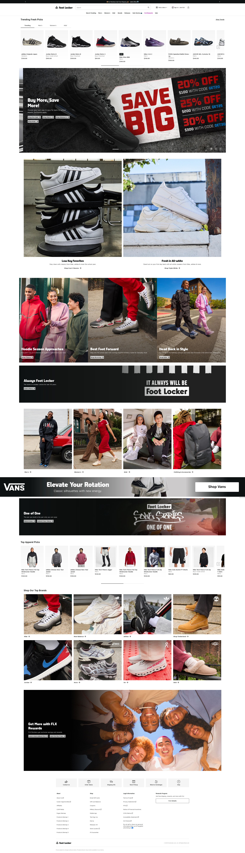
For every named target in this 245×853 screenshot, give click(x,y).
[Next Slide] (220, 148)
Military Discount (95, 809)
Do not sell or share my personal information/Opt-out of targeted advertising (133, 826)
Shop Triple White (171, 268)
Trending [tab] (27, 25)
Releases (127, 13)
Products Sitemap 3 (63, 824)
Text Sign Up (94, 817)
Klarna (92, 821)
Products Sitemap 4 (63, 828)
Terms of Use (127, 798)
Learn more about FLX (37, 736)
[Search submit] (148, 7)
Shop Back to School (31, 114)
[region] (122, 2)
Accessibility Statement (130, 817)
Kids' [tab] (65, 25)
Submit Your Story (44, 521)
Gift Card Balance (95, 802)
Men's (100, 13)
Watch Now (28, 521)
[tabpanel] (122, 48)
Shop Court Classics (71, 268)
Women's (107, 13)
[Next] (219, 1)
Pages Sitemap (61, 813)
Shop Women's (29, 118)
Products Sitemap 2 (63, 821)
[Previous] (25, 1)
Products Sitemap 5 (63, 832)
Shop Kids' (44, 118)
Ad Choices (126, 821)
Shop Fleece (26, 357)
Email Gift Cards (95, 798)
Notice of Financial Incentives (132, 809)
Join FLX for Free (56, 736)
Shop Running (96, 357)
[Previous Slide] (215, 148)
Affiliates (59, 805)
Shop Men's (48, 114)
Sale (156, 13)
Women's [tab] (53, 25)
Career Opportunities (63, 802)
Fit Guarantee (94, 832)
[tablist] (46, 25)
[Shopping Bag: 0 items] (188, 7)
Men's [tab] (40, 25)
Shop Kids (163, 357)
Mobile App (93, 813)
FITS (124, 805)
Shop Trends (220, 19)
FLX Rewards (148, 13)
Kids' (114, 13)
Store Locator (94, 828)
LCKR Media (60, 809)
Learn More (28, 388)
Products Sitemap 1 (62, 817)
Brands (120, 13)
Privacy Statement (129, 802)
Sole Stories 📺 (137, 13)
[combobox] (113, 7)
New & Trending (91, 13)
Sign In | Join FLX (179, 7)
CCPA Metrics (127, 813)
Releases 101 (94, 824)
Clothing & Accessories (182, 472)
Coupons (92, 805)
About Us (59, 798)
